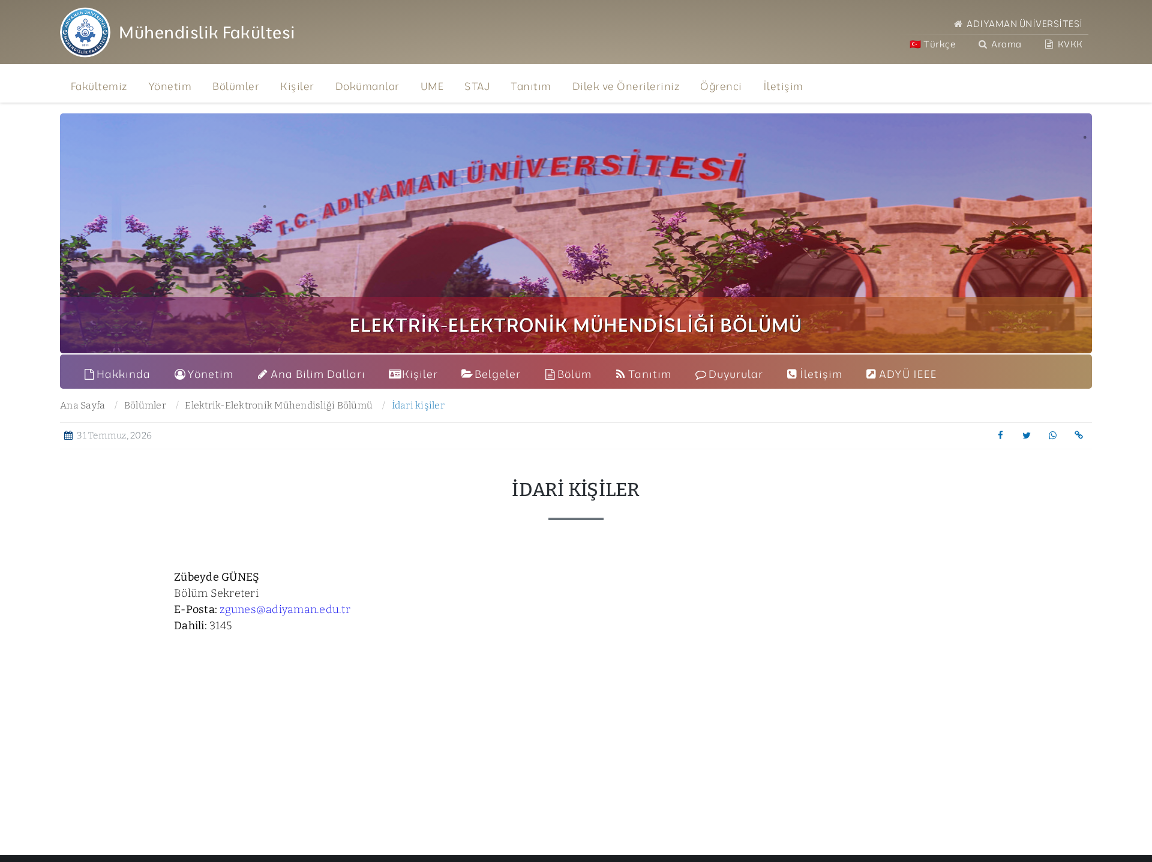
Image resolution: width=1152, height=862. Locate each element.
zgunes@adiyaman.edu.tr (283, 609)
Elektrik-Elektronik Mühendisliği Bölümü (279, 405)
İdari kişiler (418, 405)
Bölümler (145, 405)
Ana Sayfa (82, 405)
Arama (1005, 44)
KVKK (1069, 44)
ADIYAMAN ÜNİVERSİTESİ (1024, 23)
